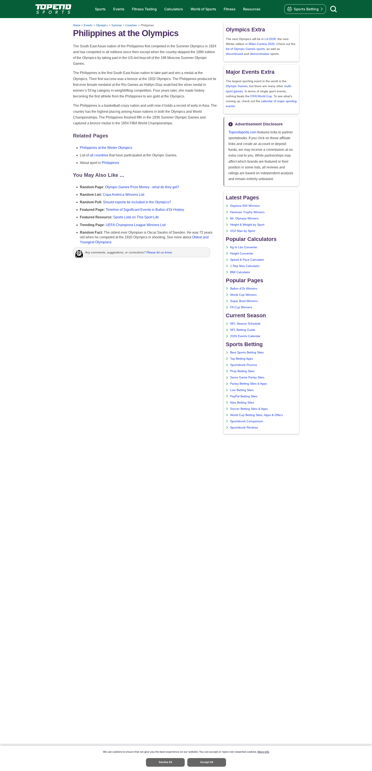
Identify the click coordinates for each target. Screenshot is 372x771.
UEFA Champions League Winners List (136, 225)
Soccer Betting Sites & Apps (249, 408)
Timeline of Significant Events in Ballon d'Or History (145, 209)
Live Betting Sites (242, 390)
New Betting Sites (242, 402)
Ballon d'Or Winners (243, 288)
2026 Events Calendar (245, 336)
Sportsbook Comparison (246, 421)
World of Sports (203, 9)
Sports (100, 9)
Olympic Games (237, 86)
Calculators (173, 9)
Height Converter (241, 253)
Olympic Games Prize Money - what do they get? (142, 187)
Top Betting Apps (241, 358)
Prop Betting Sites (242, 371)
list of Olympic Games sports (245, 49)
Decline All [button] (165, 762)
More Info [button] (263, 751)
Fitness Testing (144, 9)
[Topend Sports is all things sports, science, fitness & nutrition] (53, 9)
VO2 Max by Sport (242, 231)
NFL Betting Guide (242, 330)
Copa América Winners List (123, 194)
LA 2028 (270, 39)
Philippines (110, 163)
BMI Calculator (240, 272)
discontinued (234, 54)
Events (118, 9)
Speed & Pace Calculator (247, 259)
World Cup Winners (243, 294)
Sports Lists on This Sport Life (136, 217)
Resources (251, 9)
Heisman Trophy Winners (247, 212)
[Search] (333, 9)
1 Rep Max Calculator (245, 266)
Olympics (102, 25)
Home (76, 25)
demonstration (260, 54)
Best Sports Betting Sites (247, 352)
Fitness (230, 9)
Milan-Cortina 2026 (262, 44)
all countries (99, 155)
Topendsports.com (242, 132)
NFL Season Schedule (245, 323)
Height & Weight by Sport (247, 224)
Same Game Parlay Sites (247, 377)
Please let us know (159, 252)
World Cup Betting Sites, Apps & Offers (256, 415)
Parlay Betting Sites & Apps (248, 383)
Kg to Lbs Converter (243, 247)
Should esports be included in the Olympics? (137, 202)
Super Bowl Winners (244, 301)
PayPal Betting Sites (243, 396)
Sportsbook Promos (243, 365)
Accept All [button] (206, 762)
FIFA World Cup (261, 96)
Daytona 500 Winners (245, 205)
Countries (131, 25)
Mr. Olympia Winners (244, 218)
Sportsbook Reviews (244, 427)
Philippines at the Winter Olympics (106, 148)
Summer (116, 25)
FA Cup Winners (241, 307)
